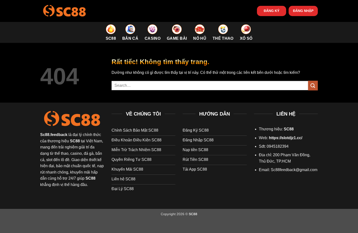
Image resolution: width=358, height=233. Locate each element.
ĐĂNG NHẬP (303, 11)
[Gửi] (313, 85)
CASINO (152, 38)
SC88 (111, 38)
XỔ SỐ (246, 38)
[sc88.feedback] (64, 11)
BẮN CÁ (130, 38)
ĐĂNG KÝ (271, 11)
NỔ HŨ (199, 38)
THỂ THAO (223, 38)
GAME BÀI (177, 38)
